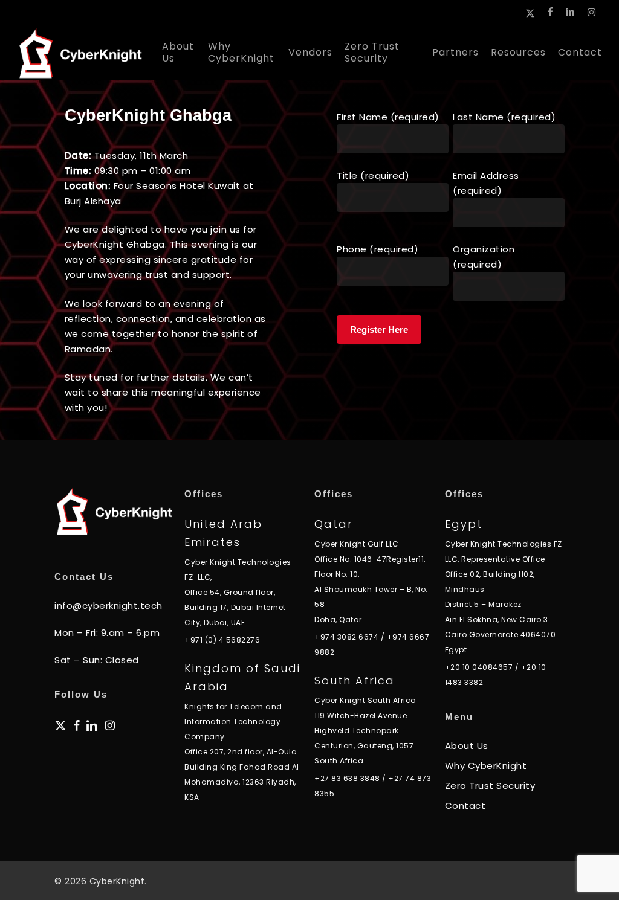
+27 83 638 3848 (347, 778)
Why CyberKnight (486, 765)
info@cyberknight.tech (108, 605)
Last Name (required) (504, 117)
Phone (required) (377, 249)
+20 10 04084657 (479, 667)
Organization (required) (483, 257)
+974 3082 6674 (346, 637)
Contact (465, 805)
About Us (466, 745)
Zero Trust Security (490, 785)
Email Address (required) (486, 183)
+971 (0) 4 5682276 (222, 640)
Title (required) (373, 175)
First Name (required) (388, 117)
